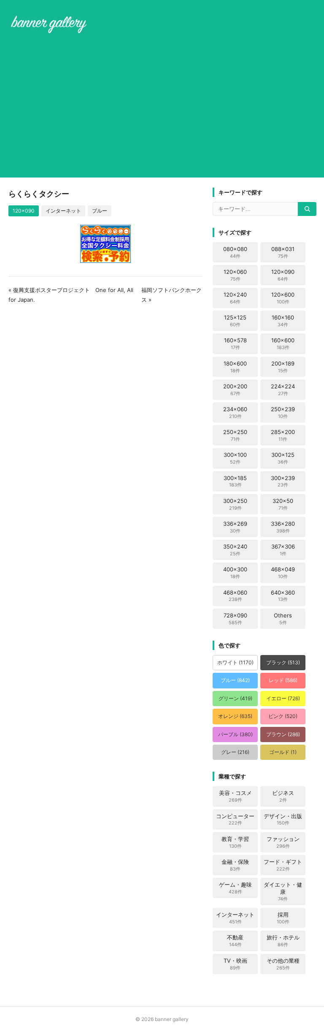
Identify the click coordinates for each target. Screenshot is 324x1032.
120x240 (235, 298)
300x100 (235, 458)
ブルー (99, 210)
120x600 (282, 298)
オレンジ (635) (235, 716)
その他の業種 (283, 964)
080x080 (235, 252)
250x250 (235, 435)
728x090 (235, 618)
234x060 (235, 412)
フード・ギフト (283, 865)
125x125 (235, 321)
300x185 (235, 481)
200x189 (282, 367)
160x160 (283, 321)
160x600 (282, 343)
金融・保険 (235, 865)
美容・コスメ (235, 796)
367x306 (283, 550)
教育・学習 (235, 842)
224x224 (283, 389)
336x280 (283, 527)
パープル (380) (235, 734)
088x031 (282, 252)
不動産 (235, 940)
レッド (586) (283, 680)
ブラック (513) (283, 662)
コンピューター (235, 819)
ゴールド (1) (283, 752)
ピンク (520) (282, 716)
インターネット (63, 210)
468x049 (283, 572)
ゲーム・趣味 (235, 888)
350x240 (235, 550)
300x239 (283, 481)
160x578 (235, 343)
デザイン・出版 (283, 819)
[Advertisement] (162, 107)
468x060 (235, 596)
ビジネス (283, 796)
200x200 (235, 389)
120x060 (235, 275)
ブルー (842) (235, 680)
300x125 (282, 458)
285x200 (283, 435)
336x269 (235, 527)
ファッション (283, 842)
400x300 (235, 572)
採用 (283, 918)
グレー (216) (235, 752)
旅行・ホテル (283, 940)
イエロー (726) (283, 698)
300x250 (235, 504)
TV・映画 (235, 964)
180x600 (235, 367)
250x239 (283, 412)
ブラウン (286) (283, 734)
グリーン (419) (235, 698)
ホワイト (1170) (235, 662)
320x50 (283, 504)
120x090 (24, 210)
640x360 (283, 596)
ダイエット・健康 (283, 891)
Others (283, 618)
